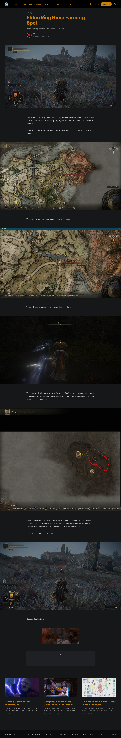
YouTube (38, 4)
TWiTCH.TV (48, 4)
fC (34, 34)
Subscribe (106, 4)
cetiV (113, 734)
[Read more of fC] (29, 35)
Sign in (96, 4)
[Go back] (23, 14)
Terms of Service (74, 734)
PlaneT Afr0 (27, 4)
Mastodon (59, 4)
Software (17, 4)
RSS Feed (98, 734)
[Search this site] (90, 4)
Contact (90, 734)
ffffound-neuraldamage (33, 734)
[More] (75, 4)
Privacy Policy (61, 734)
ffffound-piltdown (49, 734)
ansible (7, 734)
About (84, 734)
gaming (29, 13)
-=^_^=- (68, 4)
